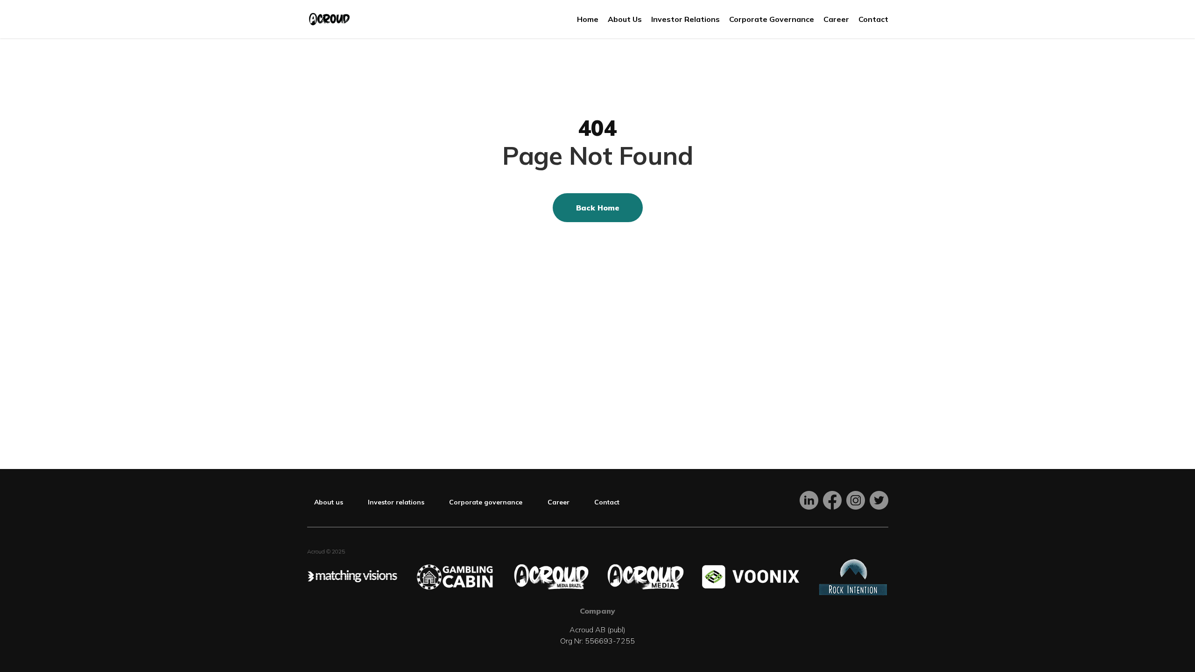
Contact (606, 502)
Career (558, 502)
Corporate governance (485, 502)
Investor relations (396, 502)
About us (328, 502)
